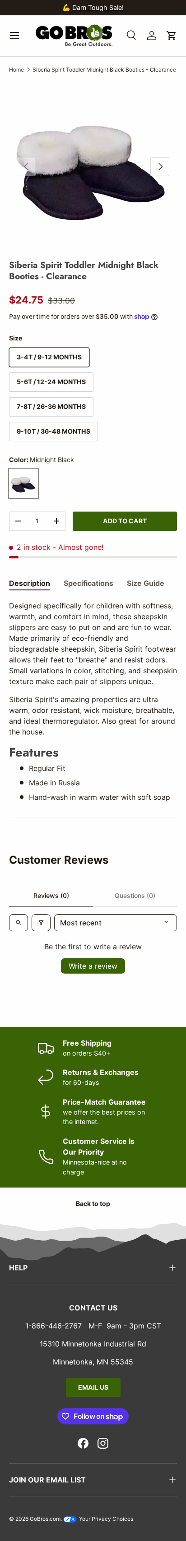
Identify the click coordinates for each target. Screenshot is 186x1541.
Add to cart (125, 521)
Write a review (93, 965)
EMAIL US (93, 1387)
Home (16, 69)
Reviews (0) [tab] (51, 895)
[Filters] (41, 922)
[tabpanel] (93, 701)
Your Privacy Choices (105, 1518)
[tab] (29, 583)
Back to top (93, 1203)
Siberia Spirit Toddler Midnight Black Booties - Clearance (104, 69)
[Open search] (18, 922)
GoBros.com (45, 1518)
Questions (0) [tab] (135, 895)
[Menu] (14, 35)
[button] (171, 35)
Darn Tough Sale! (98, 7)
